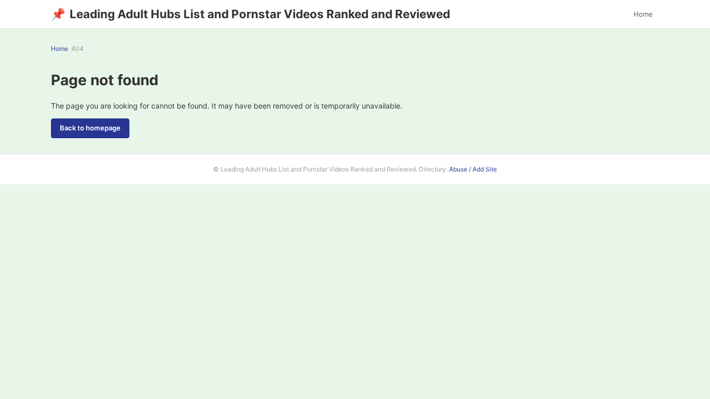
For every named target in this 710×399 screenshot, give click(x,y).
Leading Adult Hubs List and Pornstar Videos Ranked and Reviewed (250, 14)
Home (643, 14)
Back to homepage (90, 128)
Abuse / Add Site (473, 169)
